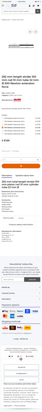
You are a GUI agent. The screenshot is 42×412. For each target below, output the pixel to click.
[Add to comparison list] (30, 31)
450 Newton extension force (22, 124)
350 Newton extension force (22, 121)
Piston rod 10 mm (15, 95)
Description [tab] (7, 176)
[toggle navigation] (3, 4)
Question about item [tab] (25, 176)
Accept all (21, 367)
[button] (30, 6)
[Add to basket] (3, 26)
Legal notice (8, 406)
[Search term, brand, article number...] (37, 11)
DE (12, 356)
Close (21, 380)
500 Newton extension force (22, 128)
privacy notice (14, 272)
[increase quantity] (37, 159)
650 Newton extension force (22, 131)
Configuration (21, 373)
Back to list (6, 20)
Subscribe (32, 279)
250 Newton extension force (22, 118)
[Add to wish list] (35, 31)
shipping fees (27, 333)
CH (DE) (30, 356)
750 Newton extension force (22, 134)
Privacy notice (31, 402)
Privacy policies (19, 406)
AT (21, 356)
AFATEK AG (24, 339)
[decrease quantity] (4, 159)
